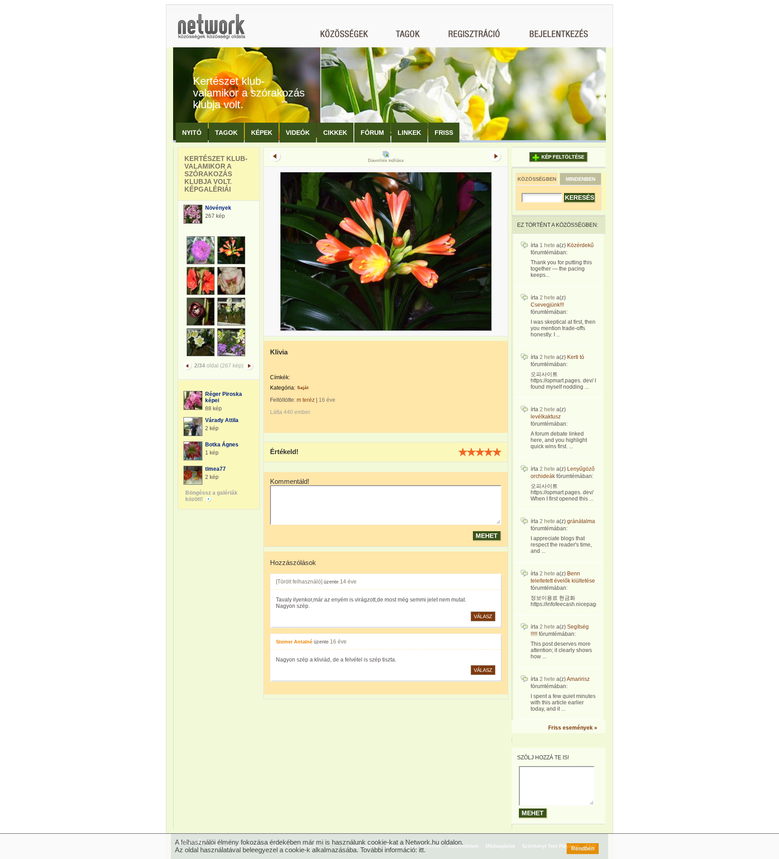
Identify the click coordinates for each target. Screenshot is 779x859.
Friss (444, 132)
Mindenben (581, 179)
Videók (298, 132)
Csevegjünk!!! (547, 305)
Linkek (409, 132)
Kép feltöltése (562, 157)
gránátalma (581, 521)
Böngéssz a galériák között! (211, 496)
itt (421, 850)
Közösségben (537, 179)
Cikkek (335, 132)
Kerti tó (575, 357)
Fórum (372, 132)
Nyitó (192, 132)
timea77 (215, 469)
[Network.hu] (211, 31)
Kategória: (282, 388)
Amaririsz (578, 679)
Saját (302, 387)
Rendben (582, 848)
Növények (218, 208)
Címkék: (280, 377)
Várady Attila (221, 420)
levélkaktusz (546, 416)
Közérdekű (580, 245)
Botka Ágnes (221, 444)
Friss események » (572, 728)
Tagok (226, 132)
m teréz (306, 400)
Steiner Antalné (294, 641)
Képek (261, 132)
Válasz (483, 616)
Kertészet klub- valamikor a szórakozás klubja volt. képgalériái (215, 174)
